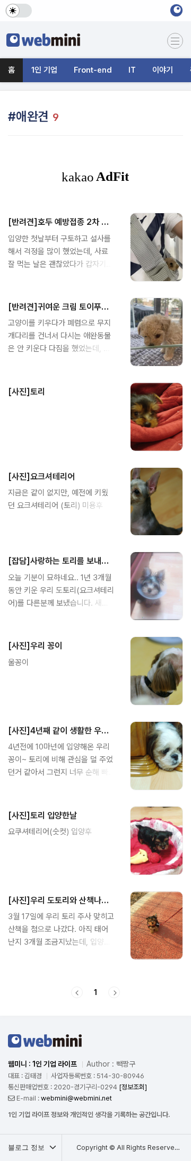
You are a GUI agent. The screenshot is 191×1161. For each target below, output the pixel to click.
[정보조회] (133, 1087)
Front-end (93, 70)
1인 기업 (44, 70)
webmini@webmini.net (76, 1098)
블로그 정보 (27, 1147)
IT (132, 70)
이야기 (162, 70)
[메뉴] (175, 41)
